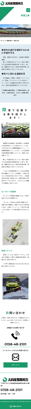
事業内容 (9, 40)
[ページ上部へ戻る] (15, 381)
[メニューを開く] (28, 10)
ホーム (2, 40)
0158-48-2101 (16, 344)
